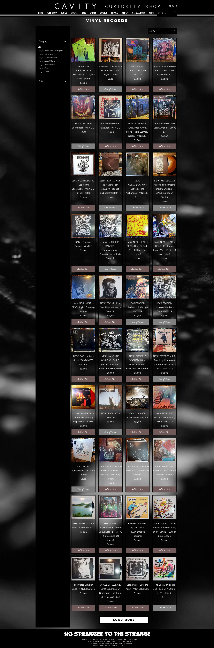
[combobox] (162, 31)
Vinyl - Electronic (46, 54)
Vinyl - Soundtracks (46, 64)
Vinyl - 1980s (43, 71)
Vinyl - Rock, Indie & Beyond (50, 50)
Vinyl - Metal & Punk (47, 57)
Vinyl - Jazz (43, 68)
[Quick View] (83, 50)
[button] (173, 6)
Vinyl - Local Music (46, 61)
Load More (124, 620)
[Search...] (175, 12)
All (39, 47)
